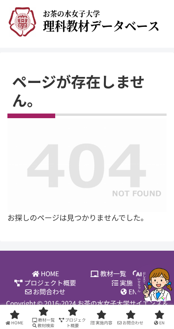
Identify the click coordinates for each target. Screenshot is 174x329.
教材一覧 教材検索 (133, 273)
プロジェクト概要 (49, 282)
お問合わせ (48, 291)
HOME (49, 273)
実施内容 (132, 282)
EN (132, 291)
